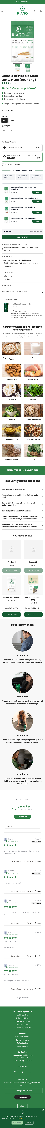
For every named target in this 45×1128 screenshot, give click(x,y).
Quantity (6, 126)
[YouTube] (30, 1071)
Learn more (18, 1118)
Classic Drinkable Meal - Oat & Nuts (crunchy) (23, 188)
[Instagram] (22, 1071)
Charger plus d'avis (22, 998)
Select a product (11, 570)
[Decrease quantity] (4, 130)
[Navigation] (2, 10)
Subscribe (22, 1097)
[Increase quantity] (11, 130)
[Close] (43, 1110)
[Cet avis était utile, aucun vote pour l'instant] (35, 861)
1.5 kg (11, 120)
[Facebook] (15, 1071)
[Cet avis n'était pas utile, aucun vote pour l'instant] (39, 861)
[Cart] (41, 10)
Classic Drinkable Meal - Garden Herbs (24, 198)
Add (37, 192)
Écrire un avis (22, 817)
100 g (4, 120)
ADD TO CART (11, 614)
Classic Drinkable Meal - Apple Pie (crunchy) (23, 208)
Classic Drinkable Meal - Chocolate (23, 218)
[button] (4, 40)
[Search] (34, 10)
